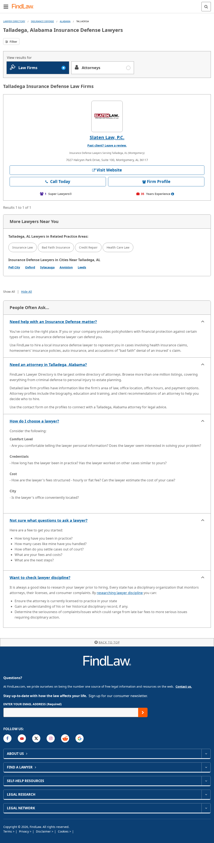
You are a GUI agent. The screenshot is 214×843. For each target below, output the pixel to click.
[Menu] (6, 6)
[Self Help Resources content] (205, 780)
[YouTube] (22, 738)
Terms (8, 831)
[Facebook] (7, 738)
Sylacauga (47, 267)
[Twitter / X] (36, 738)
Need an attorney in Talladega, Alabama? (48, 364)
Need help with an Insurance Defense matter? (53, 321)
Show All (9, 292)
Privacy (24, 831)
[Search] (206, 6)
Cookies (63, 831)
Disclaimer (44, 831)
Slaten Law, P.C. (107, 137)
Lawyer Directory (14, 21)
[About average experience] (172, 194)
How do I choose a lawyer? (34, 421)
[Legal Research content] (205, 794)
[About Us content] (205, 753)
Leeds (82, 267)
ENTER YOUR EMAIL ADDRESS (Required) (32, 704)
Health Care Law (118, 247)
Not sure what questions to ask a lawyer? (49, 520)
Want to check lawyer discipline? (40, 577)
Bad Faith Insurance (56, 247)
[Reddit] (65, 738)
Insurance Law (22, 247)
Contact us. (184, 686)
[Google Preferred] (79, 738)
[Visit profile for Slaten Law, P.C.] (107, 116)
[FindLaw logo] (24, 6)
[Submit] (143, 712)
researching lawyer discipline (120, 592)
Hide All (26, 292)
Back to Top (109, 642)
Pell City (14, 267)
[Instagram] (51, 738)
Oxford (30, 267)
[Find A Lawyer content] (205, 767)
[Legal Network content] (205, 808)
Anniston (66, 267)
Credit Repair (88, 247)
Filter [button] (13, 42)
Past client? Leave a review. (107, 145)
